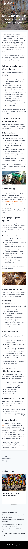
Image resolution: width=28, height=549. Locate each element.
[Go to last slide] (4, 489)
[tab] (11, 504)
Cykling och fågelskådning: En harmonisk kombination (6, 458)
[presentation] (14, 482)
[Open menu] (25, 3)
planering (4, 425)
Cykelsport (14, 13)
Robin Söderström (8, 498)
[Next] (24, 489)
